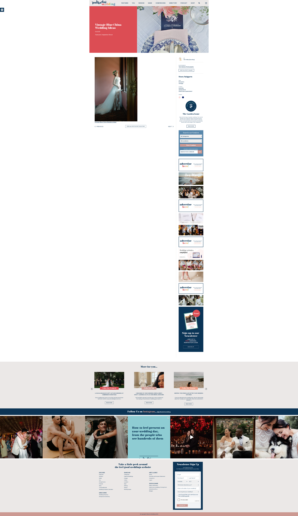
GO (200, 152)
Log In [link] (150, 480)
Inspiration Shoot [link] (107, 34)
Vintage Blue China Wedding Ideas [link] (105, 122)
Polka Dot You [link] (149, 388)
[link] (2, 10)
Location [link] (126, 482)
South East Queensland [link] (185, 91)
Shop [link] (193, 3)
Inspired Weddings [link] (128, 476)
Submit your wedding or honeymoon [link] (158, 487)
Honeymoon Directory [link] (104, 496)
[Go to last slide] (92, 389)
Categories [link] (126, 474)
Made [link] (150, 3)
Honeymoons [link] (161, 3)
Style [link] (125, 483)
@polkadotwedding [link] (164, 412)
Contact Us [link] (151, 478)
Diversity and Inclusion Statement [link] (157, 476)
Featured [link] (124, 3)
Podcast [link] (184, 3)
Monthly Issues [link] (127, 489)
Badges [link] (151, 491)
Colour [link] (125, 480)
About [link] (150, 474)
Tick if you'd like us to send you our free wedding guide (188, 495)
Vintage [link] (181, 83)
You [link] (133, 3)
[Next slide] (206, 389)
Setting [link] (126, 485)
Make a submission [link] (153, 485)
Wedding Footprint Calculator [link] (106, 489)
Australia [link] (181, 88)
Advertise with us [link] (153, 489)
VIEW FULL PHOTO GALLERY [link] (186, 70)
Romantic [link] (181, 82)
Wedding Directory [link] (103, 494)
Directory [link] (173, 3)
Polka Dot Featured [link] (109, 388)
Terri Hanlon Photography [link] (186, 67)
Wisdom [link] (141, 3)
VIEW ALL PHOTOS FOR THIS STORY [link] (136, 126)
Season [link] (126, 487)
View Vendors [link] (191, 145)
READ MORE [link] (191, 126)
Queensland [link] (182, 89)
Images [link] (126, 478)
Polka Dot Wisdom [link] (188, 388)
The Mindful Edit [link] (103, 487)
